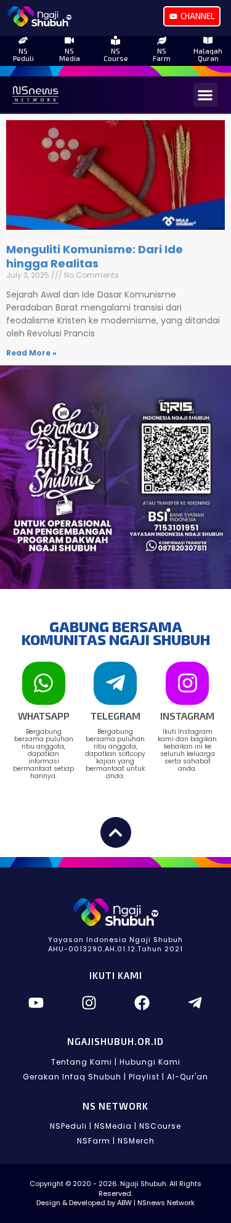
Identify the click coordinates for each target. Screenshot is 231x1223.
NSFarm (162, 54)
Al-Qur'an (187, 1076)
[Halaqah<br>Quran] (208, 40)
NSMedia (69, 54)
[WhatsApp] (43, 683)
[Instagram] (187, 683)
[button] (205, 95)
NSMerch (136, 1141)
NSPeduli (23, 54)
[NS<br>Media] (69, 40)
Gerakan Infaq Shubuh (72, 1076)
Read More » (31, 352)
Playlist (144, 1076)
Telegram (115, 715)
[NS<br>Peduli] (23, 40)
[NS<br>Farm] (161, 40)
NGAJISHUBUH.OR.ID (115, 1041)
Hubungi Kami (150, 1062)
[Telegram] (115, 683)
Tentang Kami (81, 1062)
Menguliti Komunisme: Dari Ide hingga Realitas (94, 256)
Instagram (187, 715)
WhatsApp (44, 715)
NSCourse (115, 54)
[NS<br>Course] (115, 40)
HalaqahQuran (207, 54)
